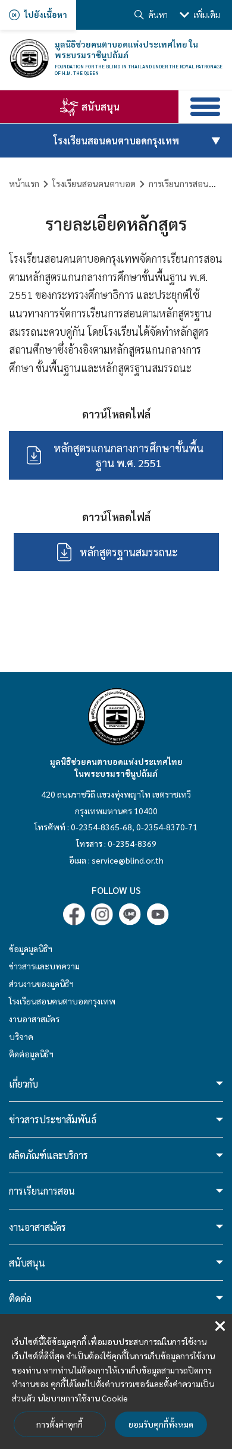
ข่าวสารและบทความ (44, 965)
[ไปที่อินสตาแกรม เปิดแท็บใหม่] (102, 914)
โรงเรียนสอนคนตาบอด (94, 183)
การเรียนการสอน (179, 183)
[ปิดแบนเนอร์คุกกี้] (220, 1326)
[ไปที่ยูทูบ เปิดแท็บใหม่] (158, 914)
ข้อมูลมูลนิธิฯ (30, 948)
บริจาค (21, 1036)
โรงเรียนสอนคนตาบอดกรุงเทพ (62, 1001)
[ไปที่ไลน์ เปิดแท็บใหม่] (130, 914)
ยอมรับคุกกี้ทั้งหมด (160, 1424)
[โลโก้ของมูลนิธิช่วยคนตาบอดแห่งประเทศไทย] (29, 58)
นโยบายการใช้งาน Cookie (82, 1398)
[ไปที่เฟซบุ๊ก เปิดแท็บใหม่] (74, 914)
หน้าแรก (24, 183)
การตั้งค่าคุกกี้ (59, 1424)
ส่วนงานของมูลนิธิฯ (41, 983)
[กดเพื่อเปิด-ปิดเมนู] (205, 106)
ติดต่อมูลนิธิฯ (31, 1053)
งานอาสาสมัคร (34, 1018)
